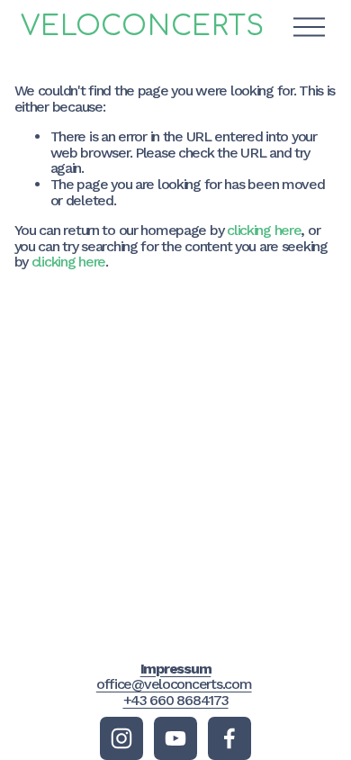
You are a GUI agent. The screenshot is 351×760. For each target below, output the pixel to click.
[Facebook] (229, 738)
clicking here (264, 230)
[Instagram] (121, 738)
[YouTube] (175, 738)
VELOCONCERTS (142, 26)
